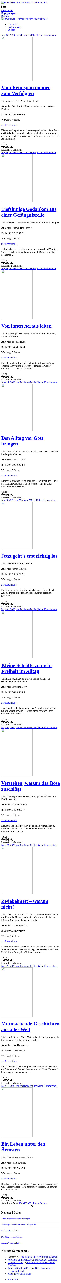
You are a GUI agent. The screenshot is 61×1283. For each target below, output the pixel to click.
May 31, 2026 (8, 609)
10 (25, 1203)
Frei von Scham (23, 1273)
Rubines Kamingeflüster (19, 1259)
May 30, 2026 (8, 727)
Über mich (13, 24)
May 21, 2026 (8, 966)
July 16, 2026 (8, 35)
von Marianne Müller (25, 35)
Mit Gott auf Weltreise (46, 1259)
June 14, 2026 (8, 382)
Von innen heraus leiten (26, 326)
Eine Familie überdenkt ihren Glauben (39, 1257)
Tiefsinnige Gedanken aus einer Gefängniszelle (28, 212)
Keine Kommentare (46, 35)
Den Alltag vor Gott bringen (11, 1237)
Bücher (11, 29)
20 (27, 1203)
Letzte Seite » (40, 1203)
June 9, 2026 (7, 500)
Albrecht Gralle (15, 1262)
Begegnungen (14, 27)
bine (10, 1273)
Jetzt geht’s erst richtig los (29, 556)
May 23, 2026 (8, 845)
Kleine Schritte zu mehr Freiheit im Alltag (26, 668)
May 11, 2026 (8, 1086)
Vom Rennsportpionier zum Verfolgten (25, 90)
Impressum (13, 1279)
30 (30, 1203)
